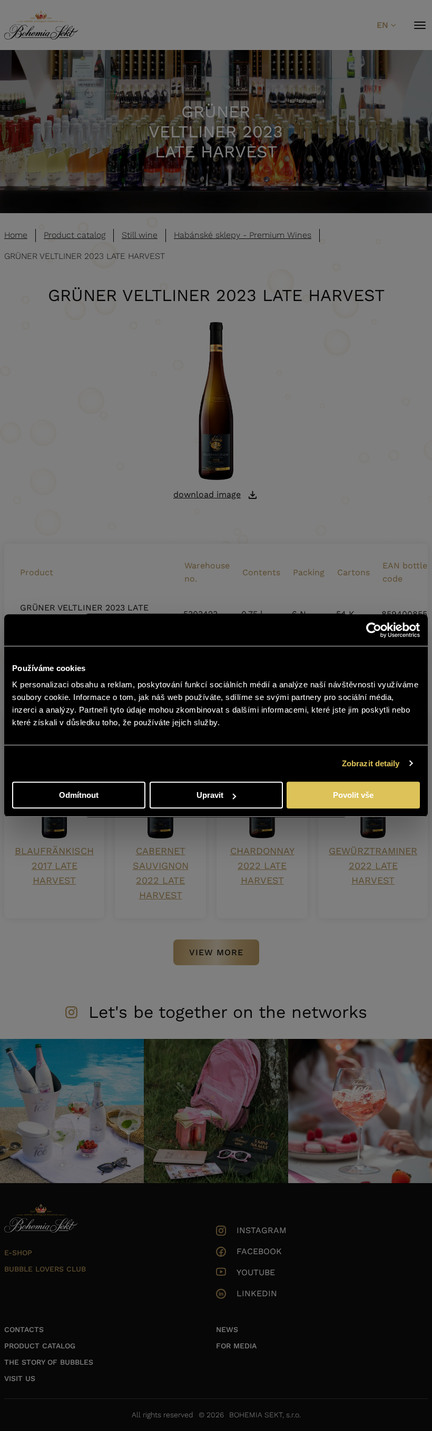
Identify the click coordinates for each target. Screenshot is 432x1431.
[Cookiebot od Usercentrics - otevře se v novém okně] (374, 630)
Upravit (210, 794)
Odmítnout (79, 794)
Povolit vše (353, 794)
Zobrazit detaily (371, 763)
